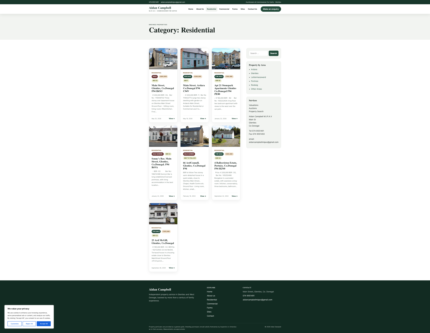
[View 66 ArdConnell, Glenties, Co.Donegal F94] (195, 136)
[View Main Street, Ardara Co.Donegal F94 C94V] (195, 58)
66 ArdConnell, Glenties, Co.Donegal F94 (194, 165)
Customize (15, 324)
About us (211, 296)
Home (190, 9)
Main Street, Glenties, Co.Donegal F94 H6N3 (163, 88)
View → (172, 118)
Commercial (224, 9)
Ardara (254, 69)
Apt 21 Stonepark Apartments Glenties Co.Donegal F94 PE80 (225, 89)
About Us (200, 9)
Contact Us (252, 9)
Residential (211, 9)
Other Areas (256, 89)
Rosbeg (254, 85)
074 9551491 (154, 2)
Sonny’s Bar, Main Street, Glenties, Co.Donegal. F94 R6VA (161, 163)
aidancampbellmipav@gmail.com (173, 2)
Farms (235, 9)
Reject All (29, 324)
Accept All (44, 324)
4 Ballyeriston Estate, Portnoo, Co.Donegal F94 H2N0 (225, 165)
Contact (210, 316)
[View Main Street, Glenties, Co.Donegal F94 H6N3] (163, 58)
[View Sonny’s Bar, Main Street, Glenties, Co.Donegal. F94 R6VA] (163, 136)
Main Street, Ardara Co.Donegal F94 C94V (194, 88)
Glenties (254, 73)
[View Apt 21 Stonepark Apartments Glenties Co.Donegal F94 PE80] (226, 58)
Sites (243, 9)
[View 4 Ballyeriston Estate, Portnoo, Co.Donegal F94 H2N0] (226, 136)
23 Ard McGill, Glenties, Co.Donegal (163, 241)
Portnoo (254, 81)
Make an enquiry (271, 9)
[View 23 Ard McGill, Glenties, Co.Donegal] (163, 213)
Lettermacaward (258, 77)
